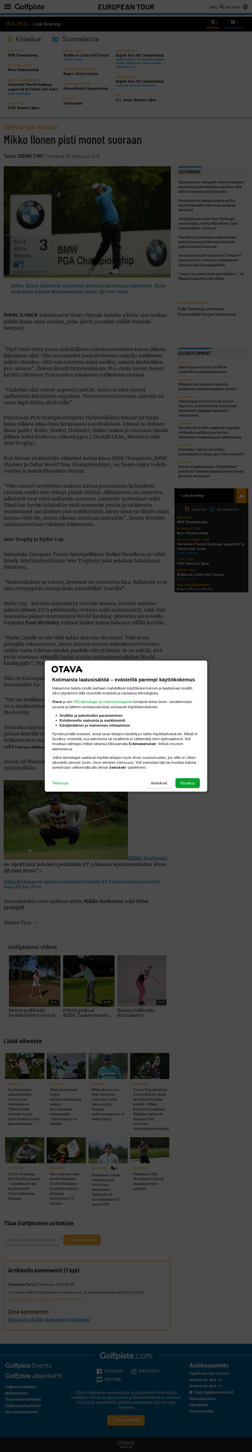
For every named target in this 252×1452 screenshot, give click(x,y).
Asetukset (159, 783)
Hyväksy (187, 783)
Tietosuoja (60, 783)
